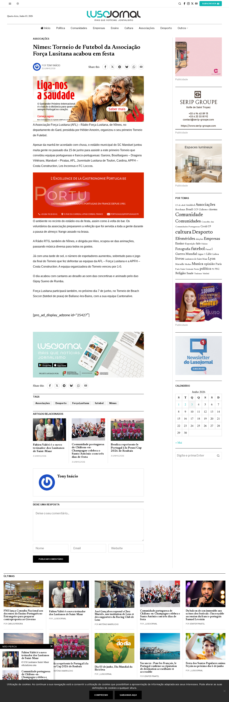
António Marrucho (109, 624)
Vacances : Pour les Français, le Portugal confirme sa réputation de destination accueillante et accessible (158, 667)
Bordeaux (180, 209)
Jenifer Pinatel (197, 624)
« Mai (178, 442)
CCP (196, 210)
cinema (213, 209)
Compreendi (101, 695)
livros (179, 259)
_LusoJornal (59, 618)
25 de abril (180, 205)
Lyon (211, 259)
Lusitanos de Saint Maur (196, 259)
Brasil (189, 209)
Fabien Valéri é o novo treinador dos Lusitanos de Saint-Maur (48, 448)
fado (198, 243)
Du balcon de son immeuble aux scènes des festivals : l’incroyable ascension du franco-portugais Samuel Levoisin (205, 615)
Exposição (190, 244)
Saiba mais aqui (128, 695)
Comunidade (189, 215)
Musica (197, 264)
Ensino (179, 243)
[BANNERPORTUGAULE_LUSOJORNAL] (88, 194)
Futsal (208, 249)
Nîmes (112, 403)
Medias (188, 264)
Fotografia (182, 249)
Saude (190, 273)
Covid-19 (206, 226)
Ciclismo (203, 209)
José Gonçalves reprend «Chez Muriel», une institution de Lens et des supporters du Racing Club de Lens (114, 616)
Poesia (196, 269)
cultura (183, 232)
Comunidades (188, 221)
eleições (199, 239)
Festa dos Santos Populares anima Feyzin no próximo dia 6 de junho (205, 665)
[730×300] (88, 98)
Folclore (204, 244)
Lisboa (215, 254)
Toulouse (198, 274)
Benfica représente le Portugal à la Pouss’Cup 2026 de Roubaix (126, 447)
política (205, 269)
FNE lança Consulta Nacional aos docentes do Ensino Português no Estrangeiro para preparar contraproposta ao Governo (23, 615)
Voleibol (206, 274)
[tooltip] (184, 3)
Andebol (190, 205)
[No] (224, 691)
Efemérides (185, 239)
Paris (219, 264)
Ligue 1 (202, 254)
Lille (209, 254)
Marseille (179, 264)
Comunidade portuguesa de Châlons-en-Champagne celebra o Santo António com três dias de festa (88, 450)
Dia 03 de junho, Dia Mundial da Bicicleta (113, 668)
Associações (41, 38)
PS (213, 269)
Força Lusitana (80, 403)
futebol (99, 403)
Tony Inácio (53, 65)
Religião (180, 273)
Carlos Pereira (15, 624)
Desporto (61, 403)
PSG (217, 269)
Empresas (212, 239)
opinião (209, 264)
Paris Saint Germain (184, 269)
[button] (218, 455)
